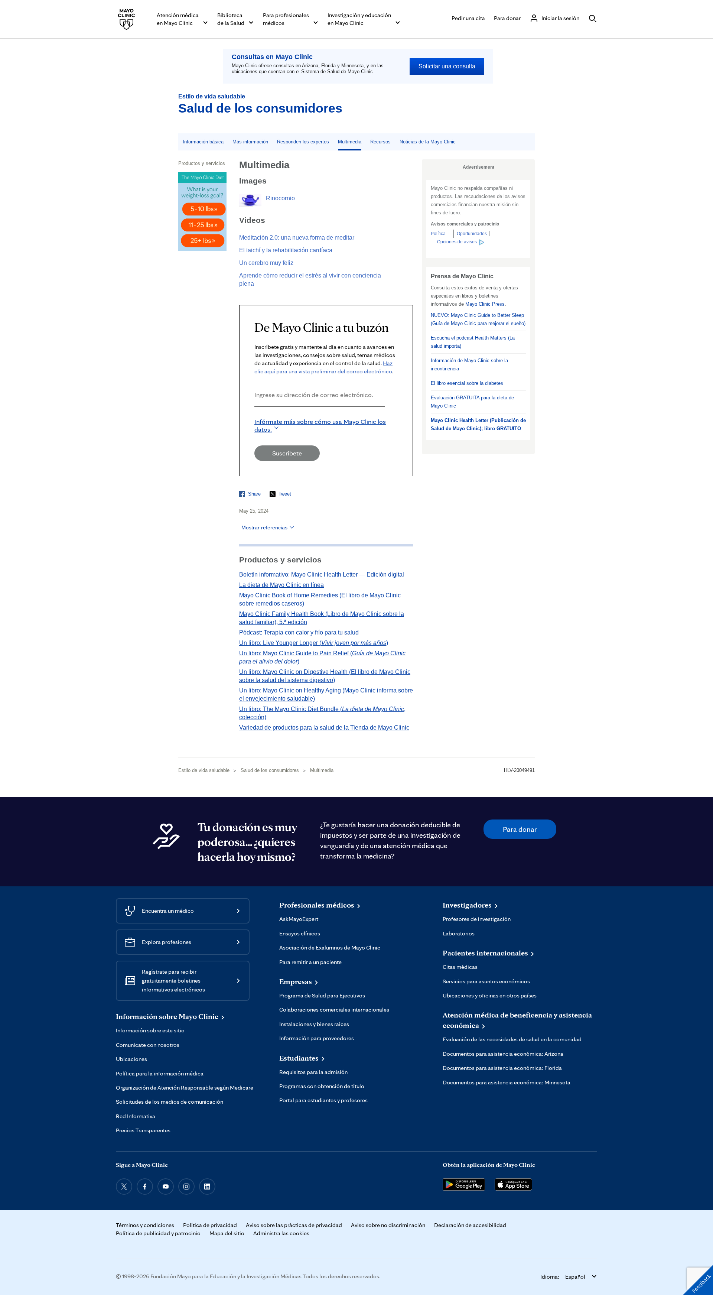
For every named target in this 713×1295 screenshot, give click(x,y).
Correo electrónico (256, 417)
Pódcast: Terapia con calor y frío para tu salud (299, 632)
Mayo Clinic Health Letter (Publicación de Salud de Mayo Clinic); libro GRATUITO (478, 424)
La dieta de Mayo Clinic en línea (281, 585)
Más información (250, 142)
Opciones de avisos (457, 241)
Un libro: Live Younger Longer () (313, 643)
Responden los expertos (303, 142)
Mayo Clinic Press (485, 304)
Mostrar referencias (264, 527)
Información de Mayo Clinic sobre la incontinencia (469, 364)
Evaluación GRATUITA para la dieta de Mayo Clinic (472, 402)
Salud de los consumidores (260, 108)
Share (254, 494)
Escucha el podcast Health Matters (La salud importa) (473, 342)
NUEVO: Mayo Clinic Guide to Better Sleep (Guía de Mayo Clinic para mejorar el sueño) (478, 319)
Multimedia (349, 142)
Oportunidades (472, 233)
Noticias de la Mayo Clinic (428, 142)
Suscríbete (287, 453)
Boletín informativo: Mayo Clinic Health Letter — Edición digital (321, 574)
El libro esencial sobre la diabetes (467, 383)
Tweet (285, 494)
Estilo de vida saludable (211, 96)
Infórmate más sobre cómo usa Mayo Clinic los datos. (320, 425)
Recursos (380, 142)
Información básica (203, 142)
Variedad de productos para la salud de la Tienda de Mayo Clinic (324, 727)
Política (438, 233)
